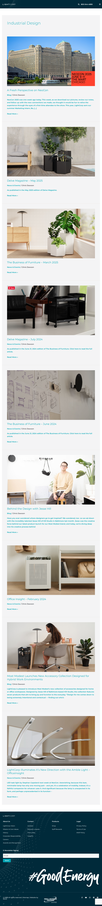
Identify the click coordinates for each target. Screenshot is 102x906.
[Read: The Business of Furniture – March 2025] (51, 233)
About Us (6, 821)
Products (55, 821)
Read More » (12, 113)
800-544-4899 (87, 4)
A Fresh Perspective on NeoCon (27, 90)
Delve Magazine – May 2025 (25, 180)
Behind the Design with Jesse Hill (29, 508)
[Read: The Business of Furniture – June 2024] (51, 395)
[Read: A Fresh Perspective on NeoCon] (51, 61)
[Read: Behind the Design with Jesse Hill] (51, 480)
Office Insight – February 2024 (26, 599)
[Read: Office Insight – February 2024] (51, 570)
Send (7, 860)
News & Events (13, 185)
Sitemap (26, 897)
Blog (9, 95)
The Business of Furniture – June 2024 (31, 424)
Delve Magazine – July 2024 (25, 339)
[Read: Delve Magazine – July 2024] (51, 310)
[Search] (78, 4)
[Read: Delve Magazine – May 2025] (51, 152)
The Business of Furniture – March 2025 (32, 262)
